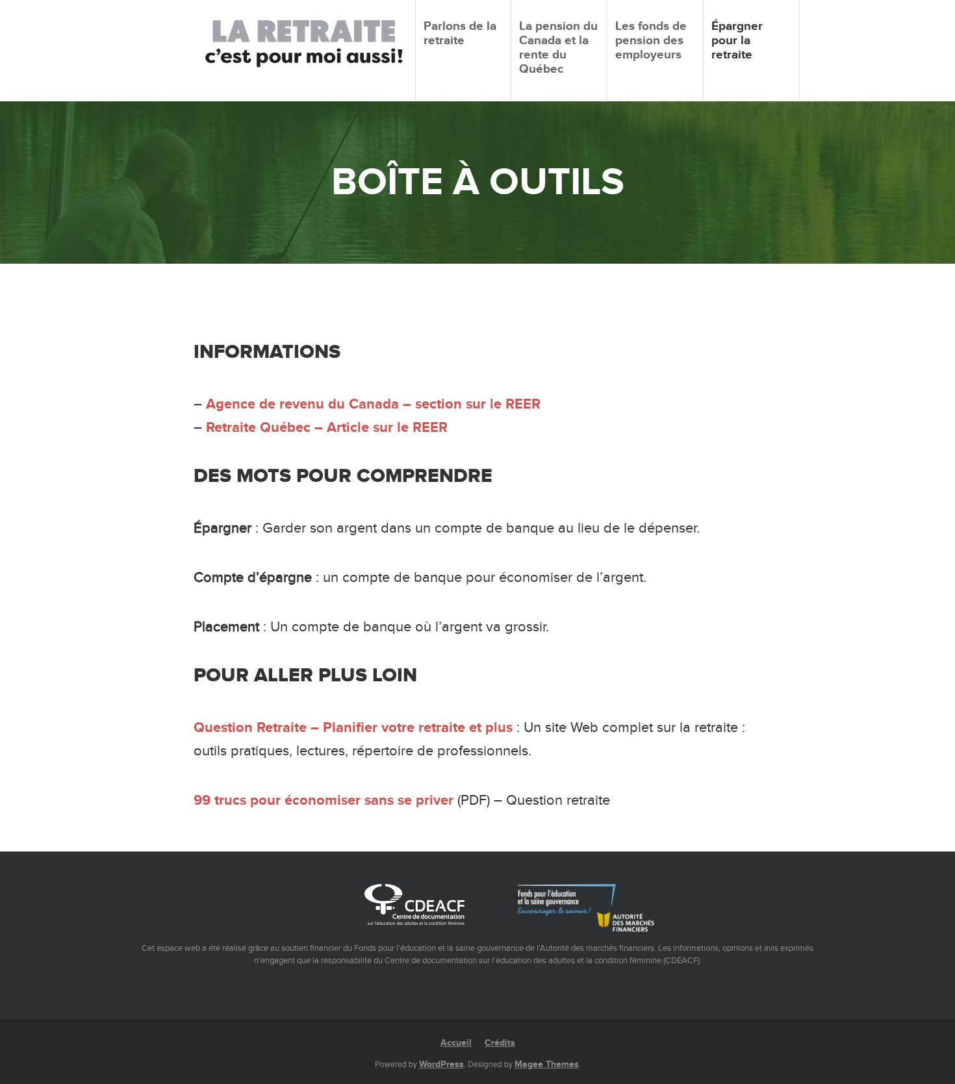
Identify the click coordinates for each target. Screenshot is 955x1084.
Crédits (500, 1042)
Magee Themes (547, 1064)
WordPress (441, 1064)
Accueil (456, 1042)
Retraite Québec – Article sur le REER (327, 427)
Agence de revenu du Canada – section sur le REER (373, 404)
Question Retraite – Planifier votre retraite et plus (353, 728)
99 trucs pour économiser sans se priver (323, 800)
